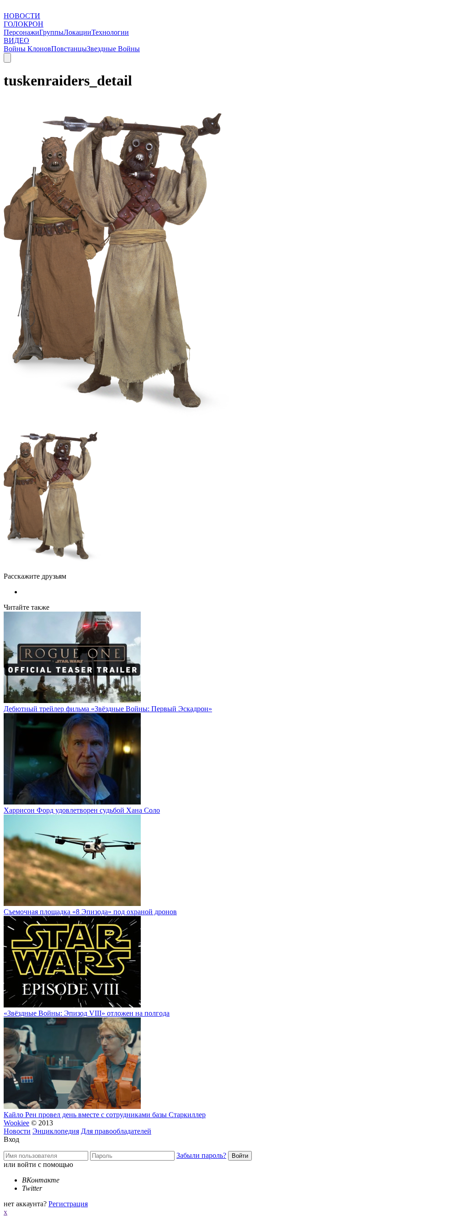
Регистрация (68, 1204)
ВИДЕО (16, 40)
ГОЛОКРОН (23, 24)
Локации (77, 32)
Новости (17, 1131)
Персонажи (21, 32)
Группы (51, 32)
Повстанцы (69, 49)
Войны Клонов (27, 49)
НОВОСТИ (22, 16)
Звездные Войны (113, 49)
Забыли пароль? (201, 1155)
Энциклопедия (55, 1131)
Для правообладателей (116, 1131)
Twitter (32, 1188)
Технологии (110, 32)
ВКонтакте (40, 1180)
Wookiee (16, 1123)
